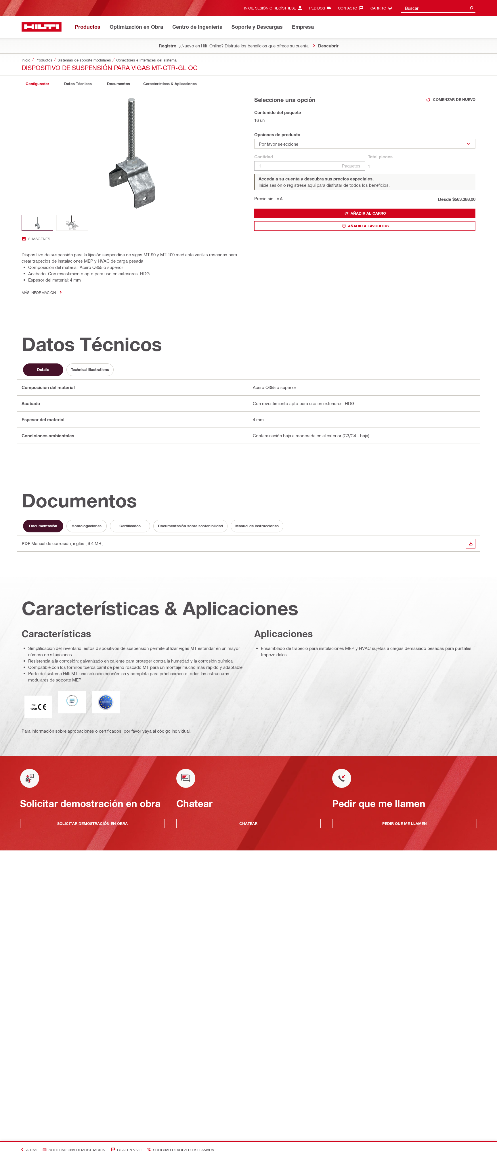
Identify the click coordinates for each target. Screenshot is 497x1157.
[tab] (37, 84)
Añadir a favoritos (368, 226)
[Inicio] (42, 27)
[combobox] (438, 8)
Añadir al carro (368, 213)
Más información (39, 292)
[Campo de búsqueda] (471, 8)
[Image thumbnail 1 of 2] (37, 223)
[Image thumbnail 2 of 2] (72, 223)
